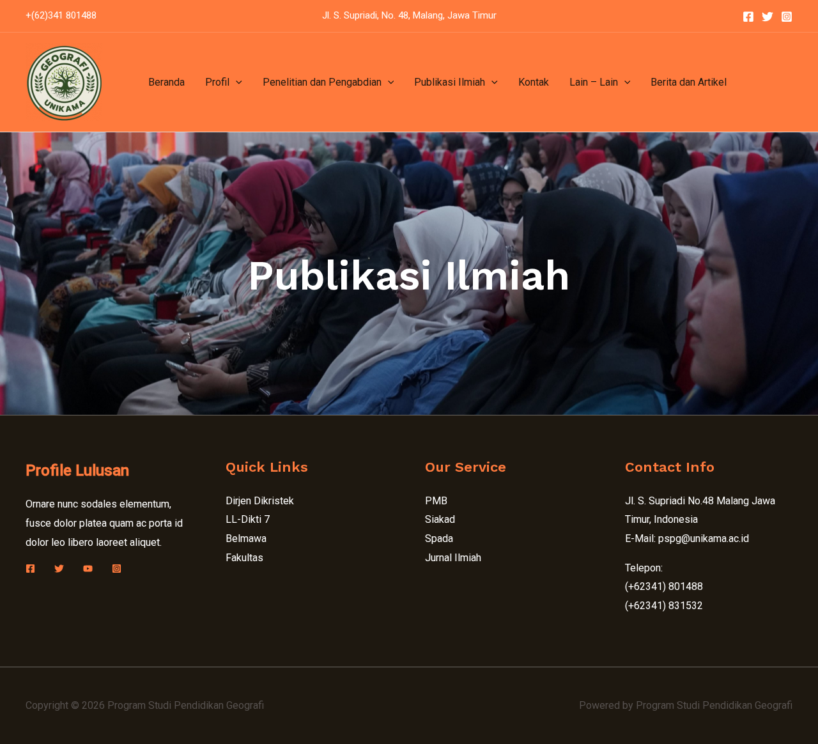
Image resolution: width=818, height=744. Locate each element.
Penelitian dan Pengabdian (322, 82)
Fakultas (244, 558)
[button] (235, 82)
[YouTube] (88, 568)
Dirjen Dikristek (260, 501)
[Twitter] (767, 16)
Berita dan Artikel (689, 82)
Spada (439, 538)
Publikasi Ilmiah (449, 82)
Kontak (533, 82)
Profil (217, 82)
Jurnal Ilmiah (453, 558)
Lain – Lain (593, 82)
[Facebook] (748, 16)
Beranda (166, 82)
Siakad (440, 519)
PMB (436, 501)
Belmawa (246, 538)
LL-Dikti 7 (248, 519)
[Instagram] (786, 16)
